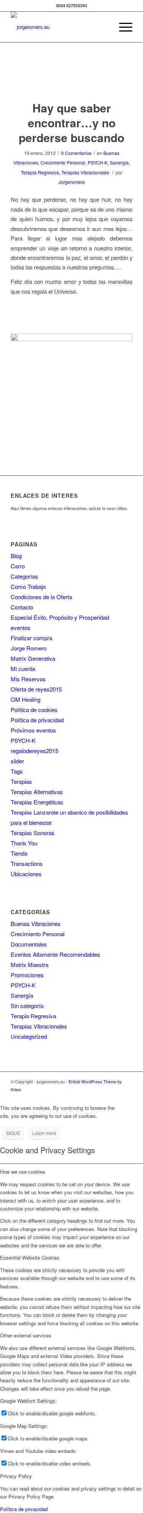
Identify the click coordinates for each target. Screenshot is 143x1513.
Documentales (29, 944)
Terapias (21, 781)
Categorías (24, 576)
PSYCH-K (98, 162)
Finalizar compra (31, 638)
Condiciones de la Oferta (41, 597)
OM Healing (25, 699)
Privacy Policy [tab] (16, 1476)
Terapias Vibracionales (85, 172)
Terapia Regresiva (40, 172)
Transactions (27, 863)
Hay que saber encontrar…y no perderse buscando (71, 123)
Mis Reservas (28, 679)
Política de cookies (34, 710)
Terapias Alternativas (37, 792)
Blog (16, 556)
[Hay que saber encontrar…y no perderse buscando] (71, 79)
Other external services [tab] (25, 1335)
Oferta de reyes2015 (36, 689)
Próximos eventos (33, 730)
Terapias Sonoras (33, 833)
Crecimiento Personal (62, 162)
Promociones (27, 975)
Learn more (44, 1133)
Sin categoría (27, 1006)
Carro (18, 566)
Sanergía (119, 162)
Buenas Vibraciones (36, 923)
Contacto (22, 607)
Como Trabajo (28, 586)
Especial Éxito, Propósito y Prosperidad (60, 617)
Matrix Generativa (33, 658)
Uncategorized (29, 1036)
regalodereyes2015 (34, 751)
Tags (17, 771)
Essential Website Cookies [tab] (29, 1257)
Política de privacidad (37, 720)
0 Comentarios (76, 153)
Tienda (19, 853)
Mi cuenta (23, 669)
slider (17, 761)
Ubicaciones (26, 874)
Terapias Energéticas (37, 802)
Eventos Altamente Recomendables (55, 954)
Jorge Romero (29, 648)
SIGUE (13, 1133)
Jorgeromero (71, 182)
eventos (21, 627)
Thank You (24, 843)
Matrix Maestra (29, 965)
